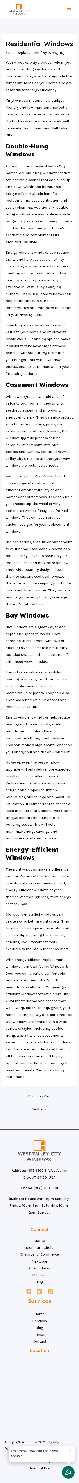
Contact (39, 1341)
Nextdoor (39, 1261)
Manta (39, 1240)
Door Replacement (24, 52)
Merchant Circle (39, 1247)
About (39, 1334)
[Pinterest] (50, 1291)
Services (39, 1321)
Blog (39, 1327)
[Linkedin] (39, 1291)
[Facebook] (29, 1291)
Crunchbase (39, 1268)
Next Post (40, 1109)
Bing (39, 1282)
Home (39, 1314)
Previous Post (39, 1096)
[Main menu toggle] (69, 9)
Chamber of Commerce (39, 1254)
